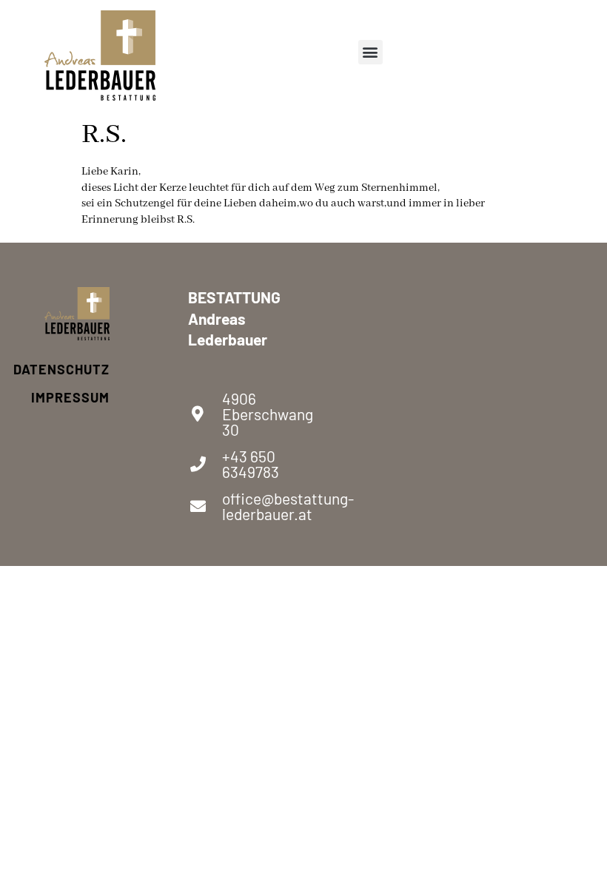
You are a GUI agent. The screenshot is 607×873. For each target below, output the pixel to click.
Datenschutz (77, 369)
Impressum (77, 397)
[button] (370, 52)
